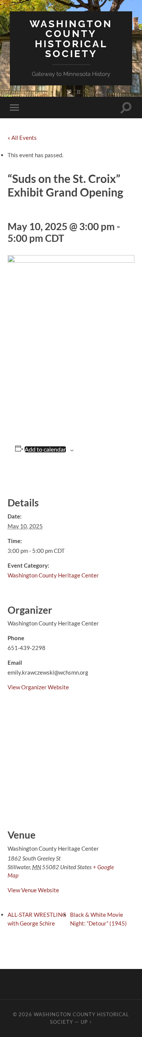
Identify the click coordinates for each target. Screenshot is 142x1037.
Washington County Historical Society (71, 38)
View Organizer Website (38, 687)
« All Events (22, 137)
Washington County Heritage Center (53, 575)
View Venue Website (33, 890)
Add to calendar (45, 449)
